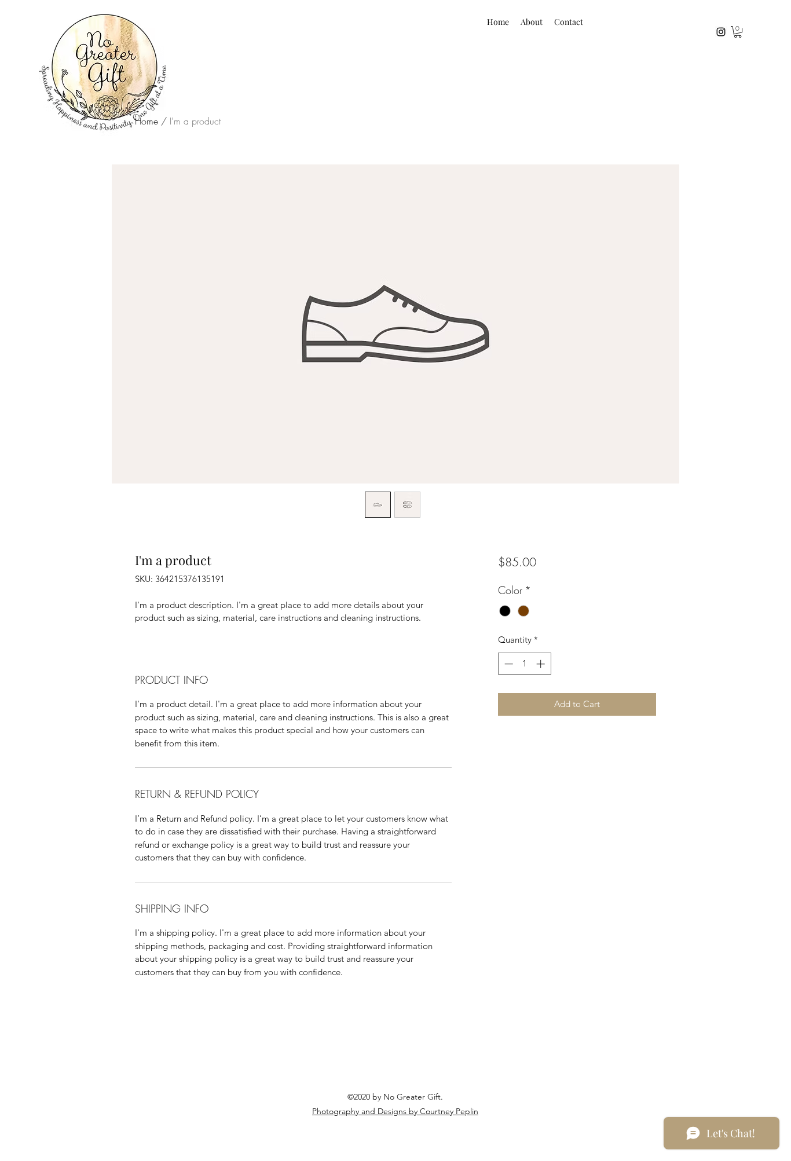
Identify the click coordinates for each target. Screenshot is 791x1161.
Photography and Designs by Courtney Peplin (395, 1111)
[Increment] (542, 664)
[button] (738, 32)
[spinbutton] (524, 664)
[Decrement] (507, 664)
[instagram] (721, 32)
